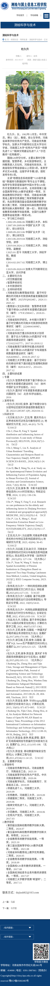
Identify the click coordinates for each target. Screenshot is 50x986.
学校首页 (20, 15)
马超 (13, 902)
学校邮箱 (34, 15)
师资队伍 (14, 40)
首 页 (7, 40)
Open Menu (46, 16)
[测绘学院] (25, 4)
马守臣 (14, 908)
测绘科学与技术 (35, 40)
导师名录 (23, 40)
